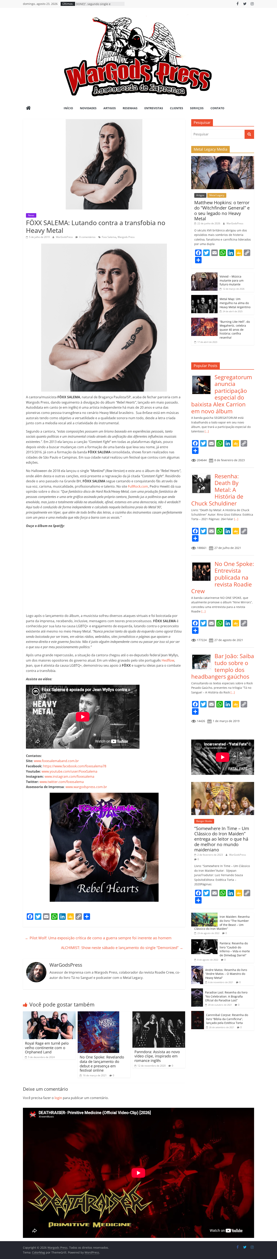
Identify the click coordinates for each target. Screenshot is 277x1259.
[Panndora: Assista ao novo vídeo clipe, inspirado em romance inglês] (158, 1014)
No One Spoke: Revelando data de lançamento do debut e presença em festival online (102, 1064)
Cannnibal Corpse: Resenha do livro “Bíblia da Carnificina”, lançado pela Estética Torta (227, 1019)
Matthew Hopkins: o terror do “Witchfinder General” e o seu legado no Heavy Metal (222, 210)
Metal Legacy (216, 195)
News (31, 215)
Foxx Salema (109, 237)
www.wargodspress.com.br (86, 787)
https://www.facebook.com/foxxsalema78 (74, 766)
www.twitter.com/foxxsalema (62, 782)
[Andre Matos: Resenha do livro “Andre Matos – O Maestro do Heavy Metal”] (197, 968)
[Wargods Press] (28, 108)
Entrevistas (153, 108)
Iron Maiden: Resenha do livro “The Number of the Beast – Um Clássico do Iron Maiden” (222, 923)
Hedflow (168, 660)
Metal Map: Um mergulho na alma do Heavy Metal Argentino (235, 303)
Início (68, 108)
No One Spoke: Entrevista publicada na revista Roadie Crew (222, 577)
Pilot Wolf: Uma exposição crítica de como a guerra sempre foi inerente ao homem (98, 937)
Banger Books (204, 821)
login (58, 1098)
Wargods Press (126, 237)
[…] (206, 431)
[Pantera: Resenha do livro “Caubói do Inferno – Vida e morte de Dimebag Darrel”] (204, 941)
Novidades (88, 108)
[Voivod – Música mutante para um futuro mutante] (204, 274)
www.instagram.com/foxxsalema (69, 776)
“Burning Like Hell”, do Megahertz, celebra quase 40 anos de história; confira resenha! (235, 329)
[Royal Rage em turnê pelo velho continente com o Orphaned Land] (49, 1014)
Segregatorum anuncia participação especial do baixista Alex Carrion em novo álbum (221, 394)
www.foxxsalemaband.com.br (56, 761)
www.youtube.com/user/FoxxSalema (69, 771)
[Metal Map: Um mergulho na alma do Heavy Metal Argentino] (204, 297)
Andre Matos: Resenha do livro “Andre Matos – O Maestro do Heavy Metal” (226, 974)
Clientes (176, 108)
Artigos (109, 108)
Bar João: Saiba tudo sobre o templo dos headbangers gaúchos (222, 666)
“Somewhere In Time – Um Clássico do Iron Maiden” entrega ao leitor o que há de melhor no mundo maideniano (221, 839)
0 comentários (87, 237)
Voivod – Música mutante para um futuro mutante (232, 280)
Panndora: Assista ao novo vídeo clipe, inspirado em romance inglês (157, 1056)
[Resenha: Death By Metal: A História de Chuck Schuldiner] (203, 475)
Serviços (197, 108)
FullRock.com (138, 486)
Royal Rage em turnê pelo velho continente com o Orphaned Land (47, 1047)
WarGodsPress (64, 237)
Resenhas (130, 108)
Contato (217, 108)
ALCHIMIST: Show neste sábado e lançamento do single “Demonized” (122, 947)
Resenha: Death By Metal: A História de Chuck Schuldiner (217, 489)
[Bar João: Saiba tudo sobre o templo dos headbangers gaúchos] (203, 655)
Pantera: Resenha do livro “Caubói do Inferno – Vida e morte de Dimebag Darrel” (235, 949)
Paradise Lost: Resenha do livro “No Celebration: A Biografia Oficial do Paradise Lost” (226, 996)
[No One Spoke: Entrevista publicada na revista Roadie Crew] (203, 563)
